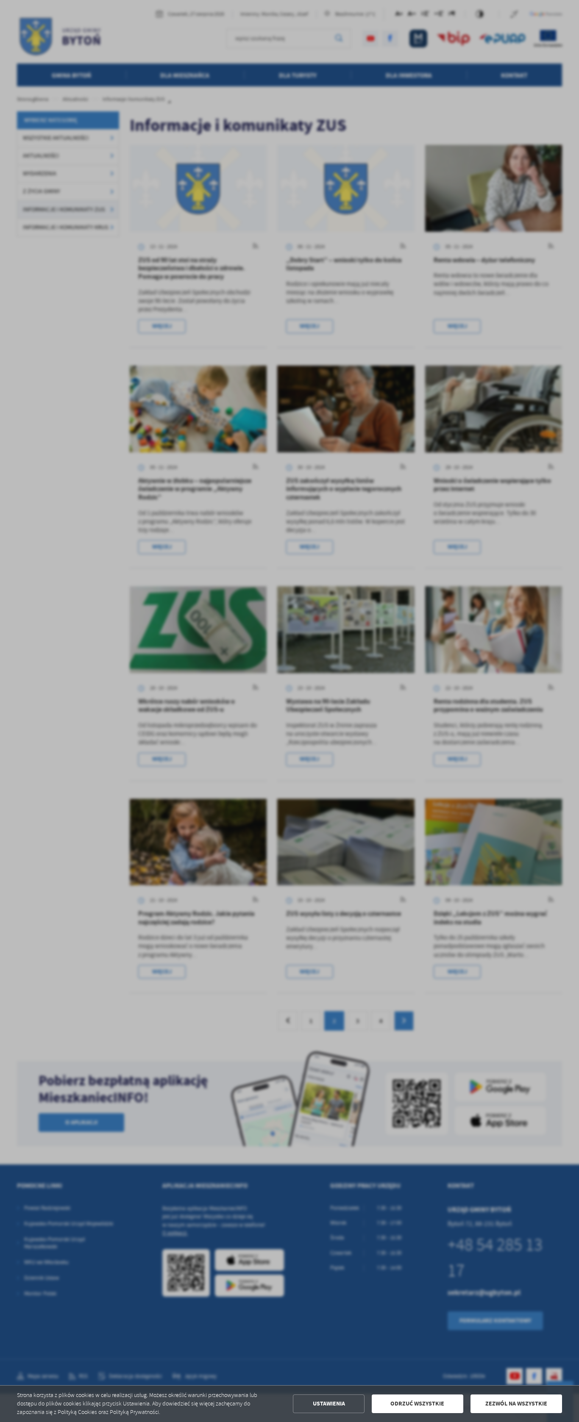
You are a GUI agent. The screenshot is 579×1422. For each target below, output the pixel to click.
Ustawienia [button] (329, 1404)
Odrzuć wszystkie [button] (417, 1404)
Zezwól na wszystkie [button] (516, 1404)
